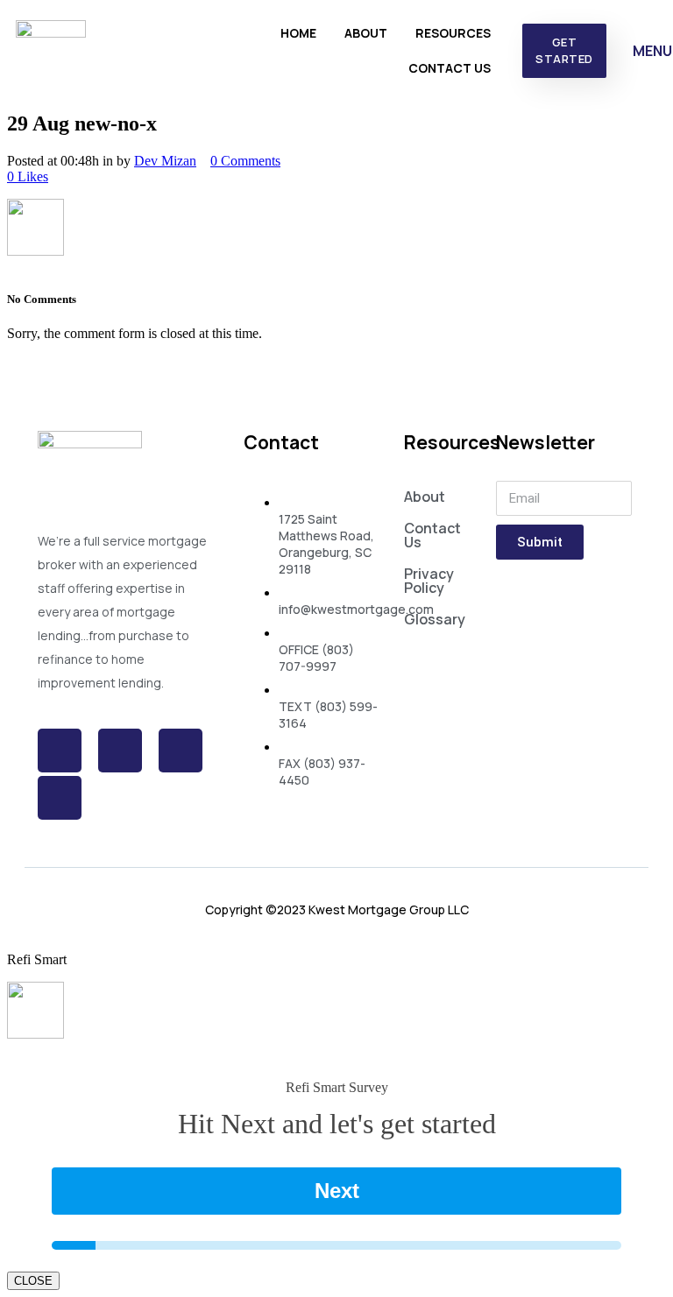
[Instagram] (180, 750)
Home (298, 33)
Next (337, 1190)
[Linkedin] (59, 798)
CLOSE (33, 1280)
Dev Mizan (165, 160)
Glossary (434, 619)
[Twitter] (120, 750)
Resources (453, 33)
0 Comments (245, 160)
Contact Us (449, 68)
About (365, 33)
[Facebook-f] (59, 750)
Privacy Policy (429, 580)
